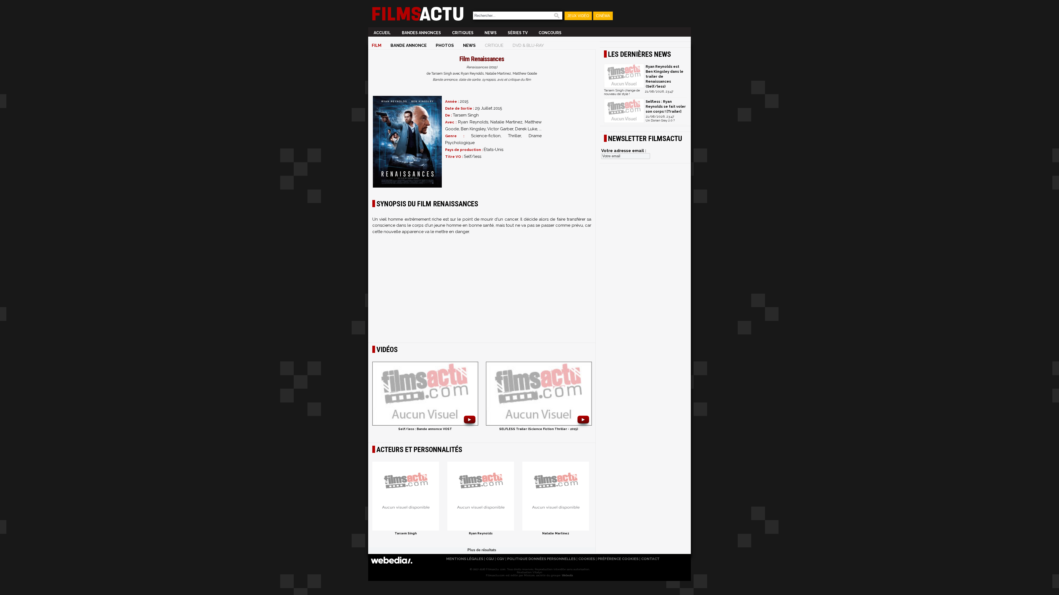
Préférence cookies (618, 559)
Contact (650, 559)
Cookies (586, 559)
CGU (490, 559)
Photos (445, 45)
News (491, 33)
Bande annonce (409, 45)
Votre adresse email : (623, 150)
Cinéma (603, 16)
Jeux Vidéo (578, 16)
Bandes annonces (421, 33)
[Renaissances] (407, 141)
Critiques (463, 33)
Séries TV (518, 33)
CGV (500, 559)
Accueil (382, 33)
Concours (550, 33)
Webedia (567, 575)
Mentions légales (464, 559)
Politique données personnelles (541, 559)
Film (376, 45)
